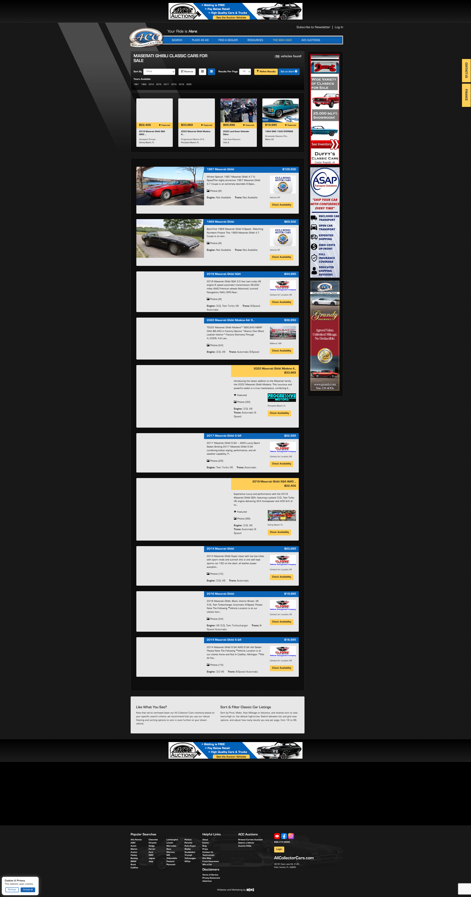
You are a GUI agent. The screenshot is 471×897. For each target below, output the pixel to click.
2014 (151, 85)
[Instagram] (291, 836)
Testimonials (208, 855)
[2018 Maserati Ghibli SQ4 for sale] (170, 290)
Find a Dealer (228, 40)
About (205, 840)
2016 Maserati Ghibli (220, 594)
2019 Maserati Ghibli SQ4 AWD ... (274, 481)
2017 (166, 85)
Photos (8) (215, 191)
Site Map (206, 858)
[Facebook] (284, 836)
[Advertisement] (161, 793)
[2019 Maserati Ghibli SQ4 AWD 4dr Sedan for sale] (154, 110)
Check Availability (281, 205)
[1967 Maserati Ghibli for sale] (170, 186)
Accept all (28, 890)
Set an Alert (288, 72)
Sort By (138, 72)
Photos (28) (216, 461)
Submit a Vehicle (246, 843)
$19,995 (290, 594)
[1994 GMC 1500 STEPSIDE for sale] (280, 110)
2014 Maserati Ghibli (220, 549)
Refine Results (267, 72)
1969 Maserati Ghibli (220, 222)
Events (205, 843)
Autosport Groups (147, 140)
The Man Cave (282, 40)
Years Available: (142, 79)
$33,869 (290, 372)
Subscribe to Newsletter (313, 27)
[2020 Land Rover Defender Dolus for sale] (238, 110)
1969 (143, 85)
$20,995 (290, 549)
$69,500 (290, 222)
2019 (181, 85)
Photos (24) (216, 345)
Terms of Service (210, 875)
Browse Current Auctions (250, 840)
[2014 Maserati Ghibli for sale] (170, 565)
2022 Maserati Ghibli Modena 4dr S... (230, 320)
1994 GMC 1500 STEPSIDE (279, 132)
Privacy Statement (211, 878)
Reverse (188, 72)
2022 (189, 85)
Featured (241, 395)
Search (177, 40)
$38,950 (290, 320)
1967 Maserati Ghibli (220, 169)
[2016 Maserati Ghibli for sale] (170, 610)
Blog (204, 846)
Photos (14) (216, 665)
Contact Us (207, 852)
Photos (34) (216, 619)
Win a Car (207, 865)
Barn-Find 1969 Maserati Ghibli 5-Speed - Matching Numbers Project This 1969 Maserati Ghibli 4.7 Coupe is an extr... (235, 233)
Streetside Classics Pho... (276, 136)
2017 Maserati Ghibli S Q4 (224, 436)
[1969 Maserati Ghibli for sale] (170, 238)
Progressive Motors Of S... (193, 140)
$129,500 (289, 169)
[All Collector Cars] (146, 37)
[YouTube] (277, 836)
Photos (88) (243, 519)
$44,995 (290, 274)
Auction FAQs (244, 846)
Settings (12, 890)
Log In (339, 27)
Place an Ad (200, 40)
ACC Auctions (311, 40)
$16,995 (290, 640)
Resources (255, 40)
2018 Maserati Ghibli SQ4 (224, 274)
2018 (173, 85)
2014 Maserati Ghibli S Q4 (224, 640)
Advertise (207, 881)
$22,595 (290, 436)
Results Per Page (228, 72)
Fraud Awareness (210, 862)
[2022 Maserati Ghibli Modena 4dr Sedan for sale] (196, 110)
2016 (158, 85)
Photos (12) (216, 574)
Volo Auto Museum (231, 140)
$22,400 (290, 486)
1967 (136, 85)
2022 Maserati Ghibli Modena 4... (275, 368)
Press (205, 849)
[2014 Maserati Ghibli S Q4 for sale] (170, 656)
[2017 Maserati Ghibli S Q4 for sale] (170, 452)
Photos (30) (243, 402)
